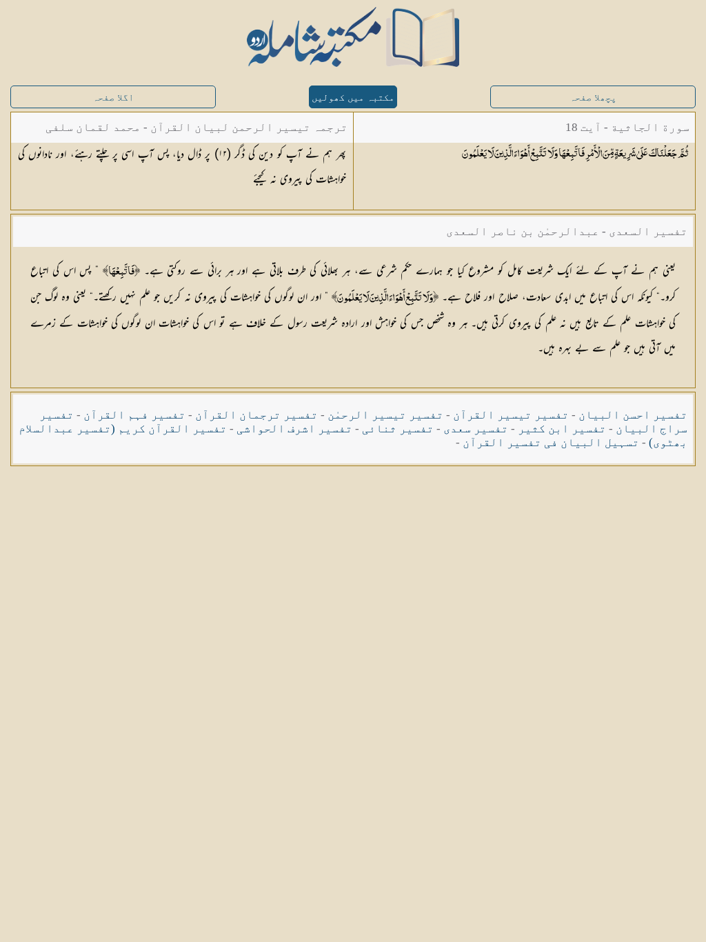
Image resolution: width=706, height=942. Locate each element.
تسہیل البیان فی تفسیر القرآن (551, 442)
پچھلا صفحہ (592, 97)
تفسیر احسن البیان (632, 414)
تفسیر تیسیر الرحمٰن (385, 414)
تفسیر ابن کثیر (562, 428)
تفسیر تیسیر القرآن (511, 414)
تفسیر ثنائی (398, 428)
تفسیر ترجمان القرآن (256, 414)
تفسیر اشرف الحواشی (294, 428)
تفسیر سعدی (475, 428)
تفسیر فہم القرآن (134, 414)
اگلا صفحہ (113, 97)
